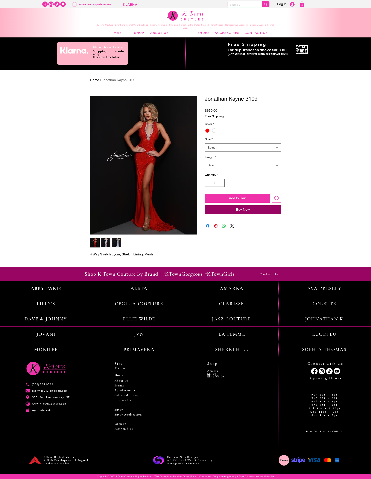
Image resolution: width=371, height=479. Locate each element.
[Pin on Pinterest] (215, 226)
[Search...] (265, 4)
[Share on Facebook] (207, 226)
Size (209, 139)
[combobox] (243, 147)
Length (210, 157)
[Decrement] (208, 183)
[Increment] (221, 183)
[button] (302, 4)
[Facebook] (45, 4)
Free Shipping (214, 116)
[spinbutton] (215, 183)
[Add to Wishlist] (276, 198)
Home (94, 80)
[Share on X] (232, 226)
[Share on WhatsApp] (224, 226)
